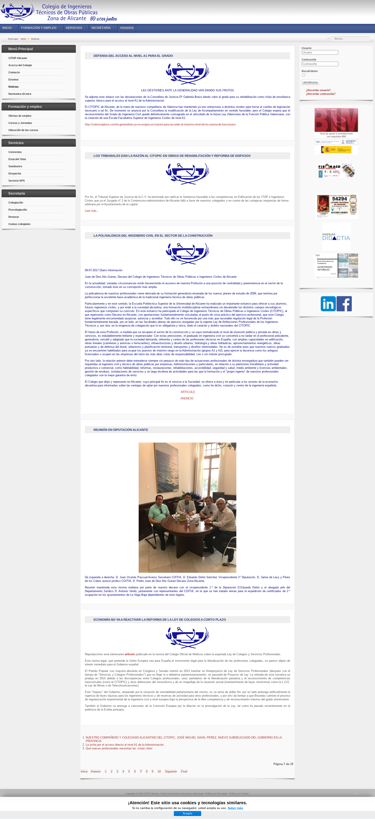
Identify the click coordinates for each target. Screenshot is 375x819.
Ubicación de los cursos (23, 130)
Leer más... (92, 210)
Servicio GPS (16, 180)
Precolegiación (17, 209)
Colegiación (15, 202)
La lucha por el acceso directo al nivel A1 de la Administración (125, 744)
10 (159, 771)
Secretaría (101, 28)
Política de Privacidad (216, 793)
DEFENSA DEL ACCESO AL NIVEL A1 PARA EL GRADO (133, 55)
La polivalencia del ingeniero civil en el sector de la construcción (153, 235)
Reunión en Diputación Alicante (121, 430)
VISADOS (126, 28)
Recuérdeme (310, 71)
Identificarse (310, 82)
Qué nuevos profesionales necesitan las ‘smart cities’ (119, 748)
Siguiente (171, 771)
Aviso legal (198, 793)
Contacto (14, 72)
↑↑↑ (356, 794)
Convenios (15, 152)
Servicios (74, 28)
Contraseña (309, 59)
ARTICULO (187, 392)
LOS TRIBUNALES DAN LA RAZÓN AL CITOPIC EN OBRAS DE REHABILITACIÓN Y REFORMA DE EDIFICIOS (172, 156)
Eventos (13, 79)
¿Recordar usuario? (318, 90)
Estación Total (17, 159)
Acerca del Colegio (20, 65)
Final (184, 771)
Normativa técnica (19, 93)
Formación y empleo (38, 28)
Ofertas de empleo (19, 115)
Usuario (306, 48)
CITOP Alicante (17, 58)
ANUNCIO (187, 398)
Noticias (13, 86)
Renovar (13, 216)
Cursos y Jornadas (20, 123)
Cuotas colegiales (19, 224)
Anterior (96, 771)
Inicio (7, 28)
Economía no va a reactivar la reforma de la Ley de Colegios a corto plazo (160, 619)
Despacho (14, 173)
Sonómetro (15, 166)
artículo (130, 654)
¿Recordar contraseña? (321, 93)
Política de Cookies (238, 793)
